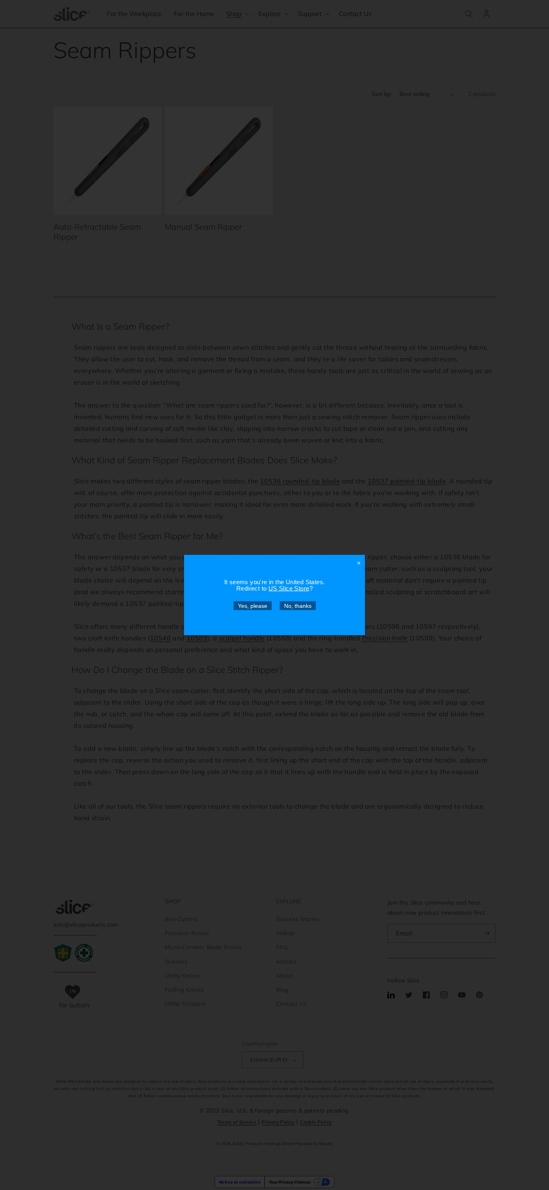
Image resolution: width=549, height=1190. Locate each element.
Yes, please (252, 606)
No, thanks (297, 606)
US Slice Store (288, 588)
